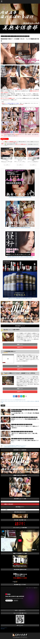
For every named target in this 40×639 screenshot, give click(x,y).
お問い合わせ (3, 628)
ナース (8, 399)
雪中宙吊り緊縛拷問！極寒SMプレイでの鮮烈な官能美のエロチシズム (20, 159)
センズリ (6, 399)
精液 (2, 402)
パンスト (11, 399)
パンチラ (20, 401)
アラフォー (6, 401)
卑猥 (28, 401)
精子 (24, 399)
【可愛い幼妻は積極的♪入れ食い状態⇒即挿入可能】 (20, 197)
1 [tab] (14, 167)
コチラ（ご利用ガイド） (9, 135)
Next (38, 158)
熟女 (32, 401)
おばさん (3, 401)
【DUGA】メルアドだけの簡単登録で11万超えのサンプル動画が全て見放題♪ (20, 322)
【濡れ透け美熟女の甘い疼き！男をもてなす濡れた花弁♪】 (20, 256)
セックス (11, 401)
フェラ (14, 399)
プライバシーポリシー (4, 627)
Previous (2, 158)
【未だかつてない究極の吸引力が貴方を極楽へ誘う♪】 (20, 298)
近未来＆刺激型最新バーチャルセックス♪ (32, 530)
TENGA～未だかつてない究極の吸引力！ (32, 587)
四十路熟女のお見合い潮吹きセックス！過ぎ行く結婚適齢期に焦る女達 (33, 159)
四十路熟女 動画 (17, 399)
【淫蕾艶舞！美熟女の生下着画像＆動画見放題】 (20, 227)
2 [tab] (16, 167)
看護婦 (36, 401)
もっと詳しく (7, 164)
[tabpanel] (7, 157)
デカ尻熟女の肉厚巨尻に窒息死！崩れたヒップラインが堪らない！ (14, 446)
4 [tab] (19, 167)
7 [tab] (23, 167)
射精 (20, 399)
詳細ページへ (20, 344)
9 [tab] (26, 167)
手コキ (23, 399)
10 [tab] (28, 167)
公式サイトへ (20, 347)
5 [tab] (20, 167)
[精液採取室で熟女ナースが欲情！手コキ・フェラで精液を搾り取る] (21, 396)
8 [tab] (25, 167)
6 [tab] (22, 167)
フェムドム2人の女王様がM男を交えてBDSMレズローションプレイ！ (14, 445)
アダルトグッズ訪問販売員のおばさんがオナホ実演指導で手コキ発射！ (6, 159)
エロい (9, 401)
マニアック (25, 401)
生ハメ (34, 401)
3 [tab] (17, 167)
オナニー (3, 399)
